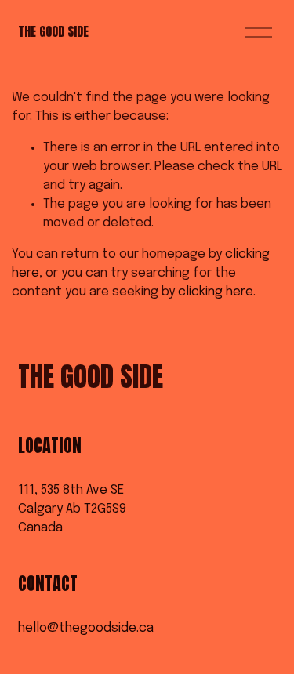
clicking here (215, 292)
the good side (53, 31)
